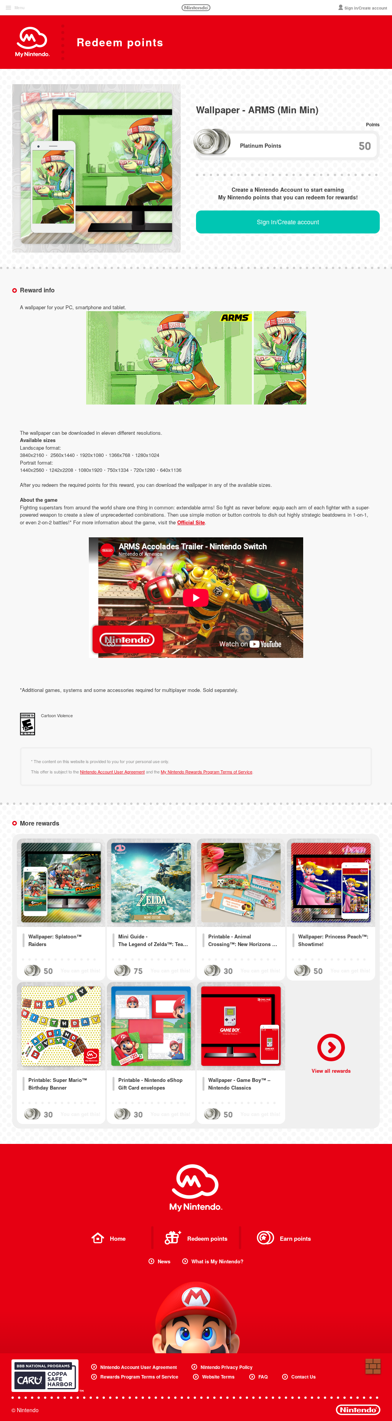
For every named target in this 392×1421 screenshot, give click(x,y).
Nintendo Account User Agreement (112, 771)
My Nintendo (196, 1188)
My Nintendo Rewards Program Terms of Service (206, 771)
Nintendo (196, 7)
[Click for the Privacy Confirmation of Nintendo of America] (47, 1375)
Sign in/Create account (288, 221)
